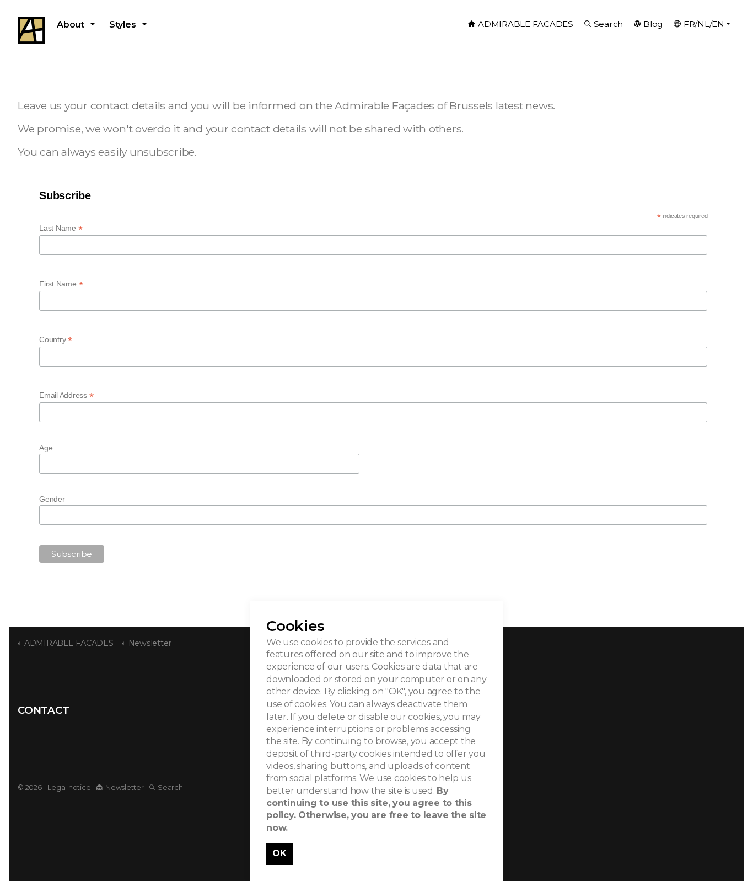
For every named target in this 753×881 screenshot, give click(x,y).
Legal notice (68, 787)
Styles (122, 24)
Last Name (60, 228)
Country (55, 340)
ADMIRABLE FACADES (525, 24)
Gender (52, 499)
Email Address (66, 395)
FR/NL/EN (704, 24)
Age (45, 447)
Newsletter (124, 787)
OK (279, 853)
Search (608, 24)
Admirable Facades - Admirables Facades (31, 30)
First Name (61, 284)
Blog (653, 24)
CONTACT (43, 710)
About (70, 24)
